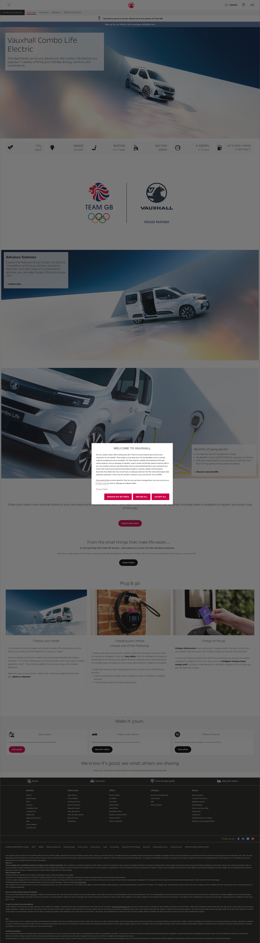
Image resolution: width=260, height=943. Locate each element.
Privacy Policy (102, 489)
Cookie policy (102, 483)
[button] (118, 497)
